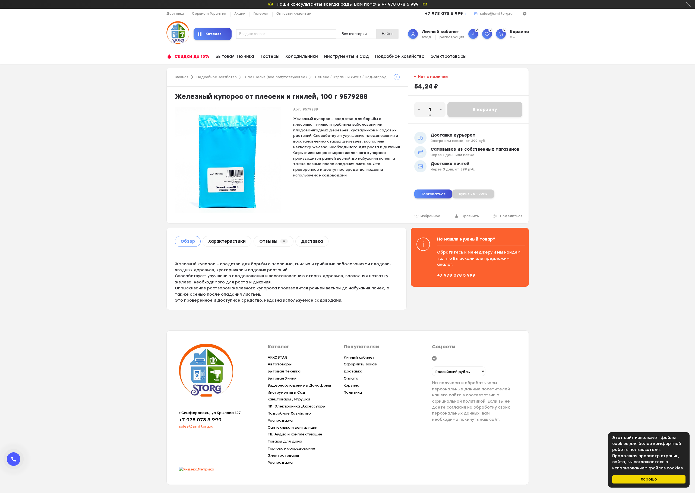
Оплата (351, 378)
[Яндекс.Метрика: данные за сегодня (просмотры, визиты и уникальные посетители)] (196, 469)
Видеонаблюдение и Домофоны (299, 385)
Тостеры (269, 56)
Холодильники (301, 56)
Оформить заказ (360, 364)
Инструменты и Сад (346, 56)
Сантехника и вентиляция (292, 427)
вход (426, 37)
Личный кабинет (359, 357)
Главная (181, 77)
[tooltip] (397, 77)
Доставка (175, 13)
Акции (239, 13)
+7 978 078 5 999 (444, 13)
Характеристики (227, 241)
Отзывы (272, 241)
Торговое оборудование (291, 448)
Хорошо (649, 479)
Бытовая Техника (235, 56)
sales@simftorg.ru (496, 13)
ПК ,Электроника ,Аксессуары (297, 406)
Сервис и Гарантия (209, 13)
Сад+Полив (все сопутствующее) (276, 77)
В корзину (485, 109)
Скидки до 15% (192, 56)
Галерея (261, 13)
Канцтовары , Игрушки (289, 399)
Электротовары (448, 56)
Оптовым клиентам (293, 13)
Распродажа (280, 420)
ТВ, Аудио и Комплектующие (295, 434)
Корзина (351, 385)
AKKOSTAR (277, 357)
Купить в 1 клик (473, 194)
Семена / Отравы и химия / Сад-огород (351, 77)
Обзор (188, 241)
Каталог (214, 34)
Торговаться (433, 194)
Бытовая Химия (282, 378)
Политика (353, 392)
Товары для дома (285, 441)
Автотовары (280, 364)
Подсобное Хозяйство (399, 56)
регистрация (452, 37)
